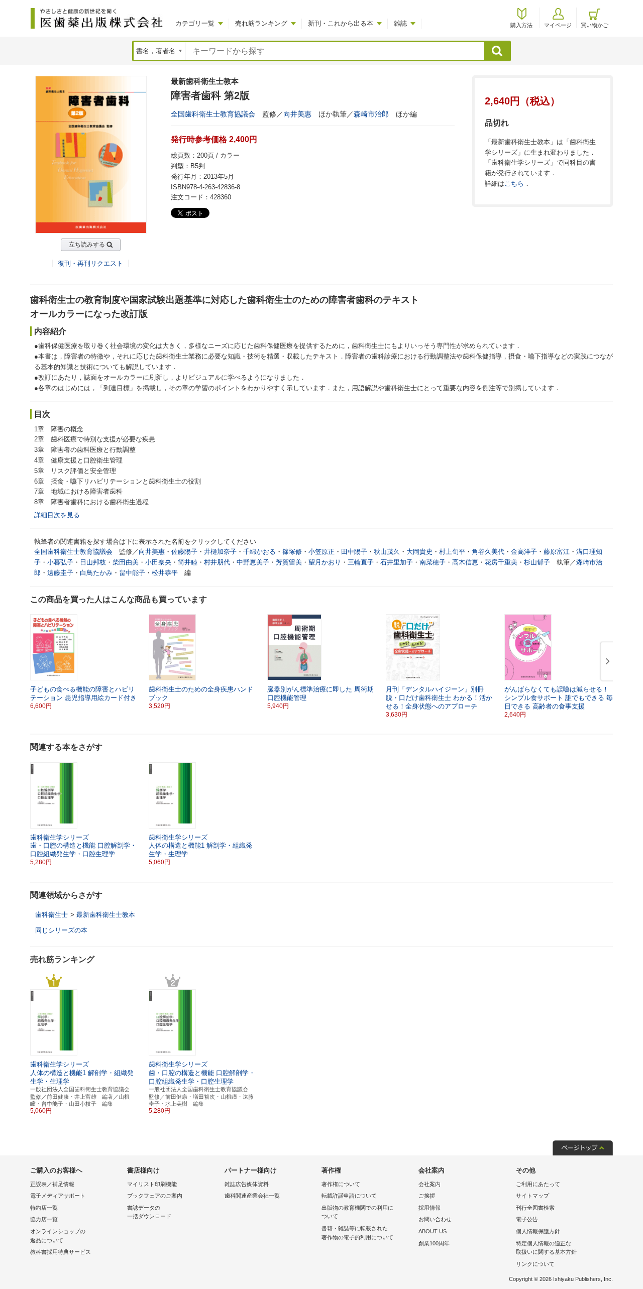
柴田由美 (126, 562)
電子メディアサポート (57, 1196)
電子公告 (527, 1219)
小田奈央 (158, 562)
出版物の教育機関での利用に (357, 1212)
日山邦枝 (93, 562)
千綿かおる (259, 551)
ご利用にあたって (538, 1184)
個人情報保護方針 (538, 1231)
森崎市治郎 (371, 114)
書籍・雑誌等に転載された (357, 1232)
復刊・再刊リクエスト (90, 263)
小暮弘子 (60, 562)
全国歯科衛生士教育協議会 (213, 114)
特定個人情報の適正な (546, 1247)
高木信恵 (465, 562)
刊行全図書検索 (535, 1208)
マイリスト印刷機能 (152, 1184)
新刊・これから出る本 (340, 23)
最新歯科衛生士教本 (105, 914)
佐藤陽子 (184, 551)
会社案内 (429, 1184)
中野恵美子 (253, 562)
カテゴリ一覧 (195, 23)
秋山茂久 (387, 551)
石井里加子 (396, 562)
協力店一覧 (44, 1219)
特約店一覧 (44, 1208)
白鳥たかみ (96, 572)
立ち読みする (87, 244)
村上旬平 (452, 551)
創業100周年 (434, 1243)
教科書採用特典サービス (60, 1252)
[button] (606, 662)
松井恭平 (165, 572)
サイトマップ (532, 1196)
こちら (514, 183)
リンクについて (535, 1264)
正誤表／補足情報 (52, 1184)
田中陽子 (354, 551)
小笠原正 (321, 551)
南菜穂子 (432, 562)
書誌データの (149, 1212)
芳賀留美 (289, 562)
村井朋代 (217, 562)
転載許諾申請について (349, 1196)
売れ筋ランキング (261, 23)
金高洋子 (524, 551)
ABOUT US (432, 1231)
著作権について (341, 1184)
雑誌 (400, 23)
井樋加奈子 (220, 551)
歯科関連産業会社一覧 (252, 1196)
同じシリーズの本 (61, 930)
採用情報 (429, 1208)
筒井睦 (187, 562)
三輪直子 (361, 562)
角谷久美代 (488, 551)
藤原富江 (557, 551)
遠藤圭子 (60, 572)
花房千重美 (501, 562)
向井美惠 (297, 114)
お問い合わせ (435, 1219)
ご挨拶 (426, 1196)
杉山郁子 (537, 562)
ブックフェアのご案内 (154, 1196)
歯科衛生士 (51, 914)
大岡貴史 (419, 551)
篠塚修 (292, 551)
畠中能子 (132, 572)
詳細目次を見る (57, 515)
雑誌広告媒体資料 (247, 1184)
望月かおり (324, 562)
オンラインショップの (57, 1235)
